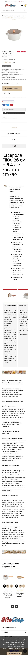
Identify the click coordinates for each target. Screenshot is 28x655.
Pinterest (11, 105)
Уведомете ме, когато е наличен (14, 113)
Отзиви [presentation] (14, 139)
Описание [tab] (14, 128)
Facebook (4, 105)
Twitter (7, 105)
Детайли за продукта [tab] (14, 134)
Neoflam (21, 1)
